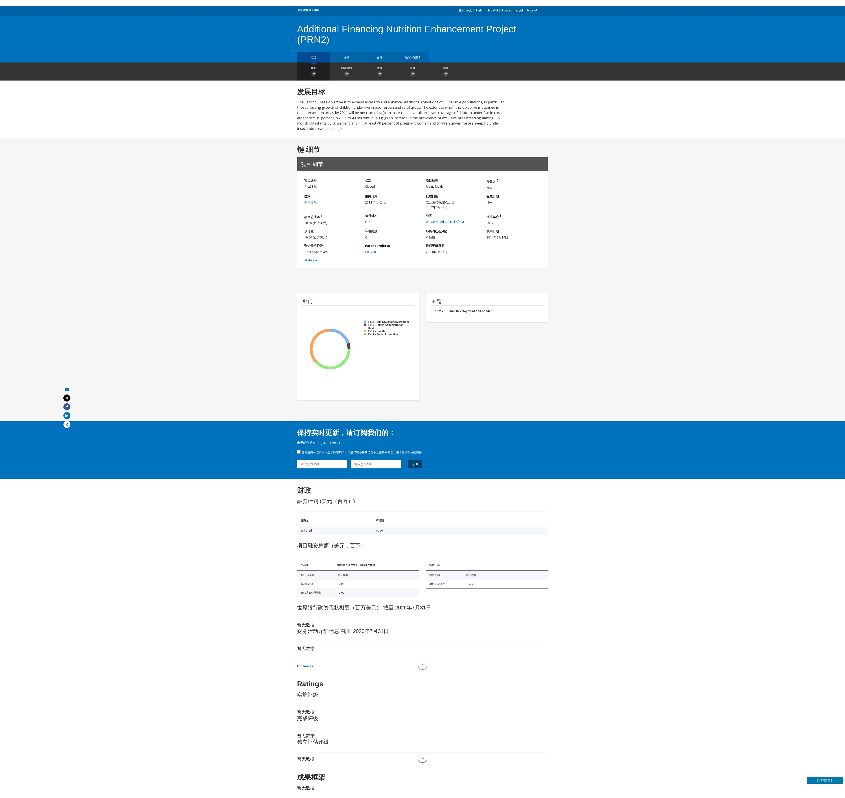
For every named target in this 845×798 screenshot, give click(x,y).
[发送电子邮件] (66, 389)
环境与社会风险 (436, 231)
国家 (307, 196)
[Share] (66, 407)
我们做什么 (304, 10)
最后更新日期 (435, 246)
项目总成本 (313, 216)
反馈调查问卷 (825, 780)
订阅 (414, 464)
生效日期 (493, 196)
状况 (368, 180)
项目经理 (432, 180)
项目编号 (310, 180)
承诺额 (309, 231)
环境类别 (371, 231)
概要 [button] (313, 68)
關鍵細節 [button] (346, 68)
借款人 (492, 181)
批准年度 (494, 216)
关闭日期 (493, 231)
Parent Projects (377, 246)
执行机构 (371, 215)
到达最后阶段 (313, 246)
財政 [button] (379, 68)
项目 (317, 10)
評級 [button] (412, 68)
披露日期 (371, 196)
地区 (429, 215)
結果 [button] (445, 68)
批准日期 (432, 196)
